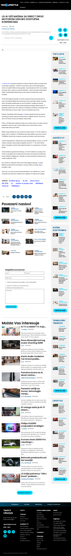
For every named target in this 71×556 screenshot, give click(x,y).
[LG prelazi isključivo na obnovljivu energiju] (55, 381)
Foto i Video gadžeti (25, 530)
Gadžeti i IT (62, 69)
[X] (60, 35)
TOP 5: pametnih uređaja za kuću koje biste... (61, 120)
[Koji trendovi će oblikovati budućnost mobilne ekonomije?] (55, 355)
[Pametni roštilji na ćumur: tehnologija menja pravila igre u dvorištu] (11, 393)
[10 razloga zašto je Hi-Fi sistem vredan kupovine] (11, 411)
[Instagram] (65, 30)
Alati (23, 445)
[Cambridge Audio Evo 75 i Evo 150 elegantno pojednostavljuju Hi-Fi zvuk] (5, 221)
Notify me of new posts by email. (15, 287)
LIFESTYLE (58, 401)
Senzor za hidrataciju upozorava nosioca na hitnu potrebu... (62, 371)
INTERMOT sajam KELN (59, 532)
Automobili (62, 418)
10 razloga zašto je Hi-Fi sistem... (33, 408)
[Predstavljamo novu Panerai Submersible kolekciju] (55, 469)
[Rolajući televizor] (5, 252)
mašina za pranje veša (24, 183)
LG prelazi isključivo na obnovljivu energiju (62, 384)
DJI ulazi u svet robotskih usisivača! (39, 231)
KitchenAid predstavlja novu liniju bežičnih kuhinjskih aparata (63, 280)
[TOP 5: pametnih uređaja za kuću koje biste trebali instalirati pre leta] (55, 114)
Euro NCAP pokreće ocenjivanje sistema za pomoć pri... (62, 435)
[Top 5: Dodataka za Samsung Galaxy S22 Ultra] (55, 102)
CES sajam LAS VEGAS (59, 521)
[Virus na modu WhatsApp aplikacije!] (55, 327)
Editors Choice (24, 519)
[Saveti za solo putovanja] (55, 338)
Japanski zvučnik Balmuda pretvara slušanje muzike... (16, 243)
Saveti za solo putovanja (62, 339)
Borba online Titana (62, 348)
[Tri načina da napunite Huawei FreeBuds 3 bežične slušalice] (55, 156)
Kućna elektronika (8, 29)
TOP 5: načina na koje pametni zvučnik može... (62, 61)
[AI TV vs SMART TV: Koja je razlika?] (11, 331)
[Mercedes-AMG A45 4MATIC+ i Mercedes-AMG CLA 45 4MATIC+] (55, 405)
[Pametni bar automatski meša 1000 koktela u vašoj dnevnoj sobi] (55, 234)
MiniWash (39, 183)
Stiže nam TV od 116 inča (16, 211)
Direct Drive (34, 181)
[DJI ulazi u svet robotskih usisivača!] (29, 231)
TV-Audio (24, 329)
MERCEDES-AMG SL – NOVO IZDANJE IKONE (62, 460)
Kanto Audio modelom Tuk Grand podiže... (32, 357)
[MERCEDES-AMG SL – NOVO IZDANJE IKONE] (55, 458)
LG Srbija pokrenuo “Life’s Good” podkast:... (33, 475)
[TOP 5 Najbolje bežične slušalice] (55, 91)
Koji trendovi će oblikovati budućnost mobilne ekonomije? (62, 358)
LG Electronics (6, 83)
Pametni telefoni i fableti (27, 528)
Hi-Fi (22, 345)
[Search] (51, 38)
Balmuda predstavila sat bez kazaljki (33, 459)
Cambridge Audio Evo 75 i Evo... (17, 223)
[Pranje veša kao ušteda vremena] (55, 302)
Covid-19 (62, 168)
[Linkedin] (26, 196)
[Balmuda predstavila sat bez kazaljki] (11, 461)
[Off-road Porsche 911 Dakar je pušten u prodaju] (55, 445)
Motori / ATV (40, 540)
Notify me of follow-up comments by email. (18, 285)
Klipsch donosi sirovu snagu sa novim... (40, 254)
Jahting (39, 543)
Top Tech (22, 521)
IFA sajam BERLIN (58, 523)
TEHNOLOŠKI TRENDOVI (59, 321)
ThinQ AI (5, 186)
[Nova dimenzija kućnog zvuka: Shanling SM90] (11, 344)
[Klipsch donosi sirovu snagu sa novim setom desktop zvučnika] (29, 252)
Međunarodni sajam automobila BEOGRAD (59, 528)
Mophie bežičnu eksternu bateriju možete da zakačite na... (63, 198)
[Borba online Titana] (55, 346)
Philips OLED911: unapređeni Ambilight (32, 424)
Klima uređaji (40, 517)
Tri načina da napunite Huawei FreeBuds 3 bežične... (62, 159)
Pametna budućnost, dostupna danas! (62, 293)
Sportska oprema (42, 549)
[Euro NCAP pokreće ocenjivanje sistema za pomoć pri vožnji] (55, 432)
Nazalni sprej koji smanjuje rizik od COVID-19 (62, 172)
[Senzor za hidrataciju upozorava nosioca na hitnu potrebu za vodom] (55, 368)
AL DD (25, 181)
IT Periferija (23, 539)
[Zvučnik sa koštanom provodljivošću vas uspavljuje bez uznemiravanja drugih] (55, 181)
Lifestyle (62, 444)
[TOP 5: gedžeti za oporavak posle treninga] (55, 70)
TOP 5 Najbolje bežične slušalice (62, 94)
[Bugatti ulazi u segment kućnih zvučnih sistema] (29, 209)
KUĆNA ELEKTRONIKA (59, 228)
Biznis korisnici (57, 515)
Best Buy (22, 517)
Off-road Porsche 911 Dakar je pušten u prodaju (62, 448)
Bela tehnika (61, 249)
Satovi (38, 545)
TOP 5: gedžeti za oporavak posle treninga (62, 72)
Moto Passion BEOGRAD (59, 530)
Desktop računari (25, 534)
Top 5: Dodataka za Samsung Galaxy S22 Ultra (62, 105)
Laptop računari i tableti (27, 532)
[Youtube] (65, 35)
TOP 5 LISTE (58, 54)
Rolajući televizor (15, 252)
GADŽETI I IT (59, 138)
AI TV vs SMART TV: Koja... (33, 326)
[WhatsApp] (22, 196)
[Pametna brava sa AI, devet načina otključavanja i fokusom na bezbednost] (11, 376)
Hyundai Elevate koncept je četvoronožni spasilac (62, 422)
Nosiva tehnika (24, 526)
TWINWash (15, 186)
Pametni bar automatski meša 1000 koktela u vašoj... (62, 240)
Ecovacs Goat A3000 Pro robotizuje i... (33, 441)
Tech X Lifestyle (8, 511)
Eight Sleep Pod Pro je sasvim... (40, 223)
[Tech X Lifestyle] (9, 5)
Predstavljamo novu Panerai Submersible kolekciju (62, 472)
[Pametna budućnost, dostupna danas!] (55, 290)
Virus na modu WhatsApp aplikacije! (62, 330)
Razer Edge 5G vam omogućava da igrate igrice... (63, 210)
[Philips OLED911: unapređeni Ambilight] (11, 427)
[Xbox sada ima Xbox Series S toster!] (5, 231)
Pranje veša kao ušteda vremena (63, 304)
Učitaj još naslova (24, 493)
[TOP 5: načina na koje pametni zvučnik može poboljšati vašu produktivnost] (55, 58)
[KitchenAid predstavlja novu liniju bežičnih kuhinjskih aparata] (55, 276)
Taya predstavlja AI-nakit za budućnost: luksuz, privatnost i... (63, 146)
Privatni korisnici (57, 513)
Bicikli (38, 547)
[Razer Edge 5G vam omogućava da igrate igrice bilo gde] (55, 208)
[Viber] (30, 196)
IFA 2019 (5, 183)
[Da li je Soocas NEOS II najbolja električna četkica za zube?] (29, 241)
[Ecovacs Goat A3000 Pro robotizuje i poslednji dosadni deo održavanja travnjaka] (11, 443)
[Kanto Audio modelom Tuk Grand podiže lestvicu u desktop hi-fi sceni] (11, 360)
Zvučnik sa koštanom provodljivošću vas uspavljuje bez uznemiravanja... (63, 185)
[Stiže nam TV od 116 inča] (5, 209)
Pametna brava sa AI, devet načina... (32, 373)
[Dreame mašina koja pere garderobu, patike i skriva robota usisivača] (55, 249)
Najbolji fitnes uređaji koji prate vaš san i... (62, 83)
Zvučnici (62, 57)
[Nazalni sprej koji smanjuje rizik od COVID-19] (55, 169)
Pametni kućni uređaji (28, 378)
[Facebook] (60, 30)
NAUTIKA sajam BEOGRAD (57, 535)
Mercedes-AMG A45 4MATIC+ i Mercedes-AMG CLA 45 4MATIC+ (62, 409)
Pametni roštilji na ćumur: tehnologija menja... (31, 391)
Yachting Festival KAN (59, 538)
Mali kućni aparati (40, 229)
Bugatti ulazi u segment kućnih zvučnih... (38, 212)
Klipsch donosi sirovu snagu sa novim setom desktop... (63, 267)
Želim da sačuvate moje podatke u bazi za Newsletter (21, 282)
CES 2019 (13, 250)
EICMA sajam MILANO (59, 525)
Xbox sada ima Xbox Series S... (16, 233)
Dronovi (22, 536)
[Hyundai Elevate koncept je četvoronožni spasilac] (55, 419)
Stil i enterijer (26, 396)
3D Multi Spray (14, 181)
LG (24, 114)
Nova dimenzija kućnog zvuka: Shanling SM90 (33, 341)
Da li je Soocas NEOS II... (40, 241)
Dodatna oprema (25, 540)
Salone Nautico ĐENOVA (60, 540)
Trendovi (62, 326)
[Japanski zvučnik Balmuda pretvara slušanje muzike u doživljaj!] (5, 241)
